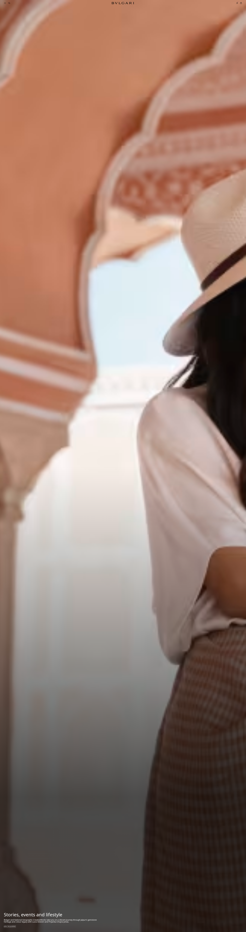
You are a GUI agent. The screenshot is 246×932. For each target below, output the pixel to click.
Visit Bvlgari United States (219, 17)
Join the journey (10, 926)
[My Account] (237, 3)
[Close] (239, 12)
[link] (233, 3)
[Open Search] (229, 3)
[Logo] (123, 3)
